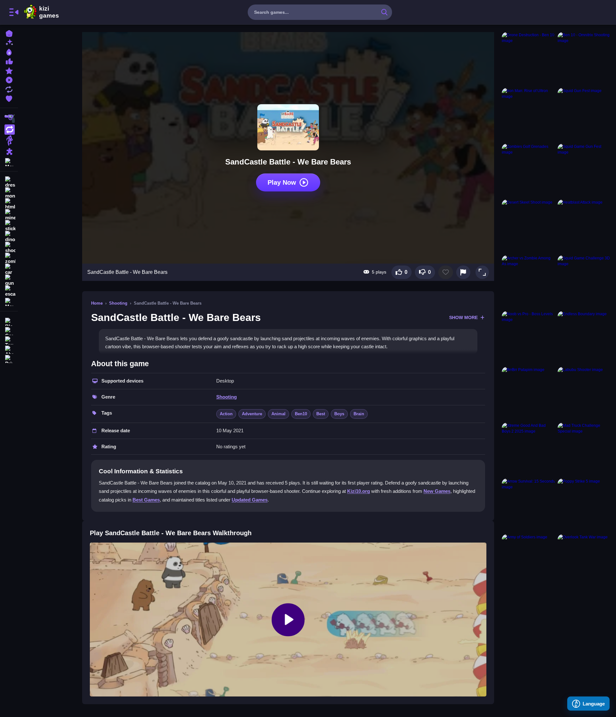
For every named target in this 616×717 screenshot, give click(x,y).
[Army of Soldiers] (528, 560)
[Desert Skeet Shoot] (528, 226)
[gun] (9, 280)
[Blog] (9, 321)
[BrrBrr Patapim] (528, 393)
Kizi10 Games (49, 12)
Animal (278, 413)
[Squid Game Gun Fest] (584, 170)
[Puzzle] (9, 151)
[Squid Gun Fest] (584, 114)
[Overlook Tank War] (584, 560)
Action (226, 413)
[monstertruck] (9, 193)
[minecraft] (9, 214)
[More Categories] (9, 161)
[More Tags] (9, 301)
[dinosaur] (9, 236)
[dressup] (9, 182)
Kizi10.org (358, 491)
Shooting (118, 303)
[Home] (9, 33)
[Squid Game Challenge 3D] (584, 281)
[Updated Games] (9, 88)
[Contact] (9, 330)
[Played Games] (9, 79)
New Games (437, 491)
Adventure (252, 413)
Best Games (146, 499)
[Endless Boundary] (584, 337)
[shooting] (9, 247)
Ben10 (301, 413)
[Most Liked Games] (9, 60)
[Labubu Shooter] (584, 393)
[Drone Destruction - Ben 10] (528, 58)
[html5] (9, 203)
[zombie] (9, 258)
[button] (482, 272)
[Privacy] (9, 358)
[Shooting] (9, 118)
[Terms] (9, 339)
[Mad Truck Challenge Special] (584, 449)
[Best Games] (9, 51)
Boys (339, 413)
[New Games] (9, 42)
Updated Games (250, 499)
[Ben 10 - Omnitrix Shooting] (584, 58)
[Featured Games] (9, 70)
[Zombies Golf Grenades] (528, 170)
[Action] (9, 129)
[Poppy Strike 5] (584, 505)
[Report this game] (463, 272)
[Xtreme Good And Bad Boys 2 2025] (528, 449)
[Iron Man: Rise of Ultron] (528, 114)
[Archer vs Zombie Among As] (528, 281)
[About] (9, 349)
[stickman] (9, 225)
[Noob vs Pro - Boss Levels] (528, 337)
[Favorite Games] (9, 98)
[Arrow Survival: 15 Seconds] (528, 505)
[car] (9, 269)
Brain (359, 413)
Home (97, 303)
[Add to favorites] (445, 272)
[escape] (9, 291)
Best (320, 413)
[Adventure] (9, 140)
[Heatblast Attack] (584, 226)
